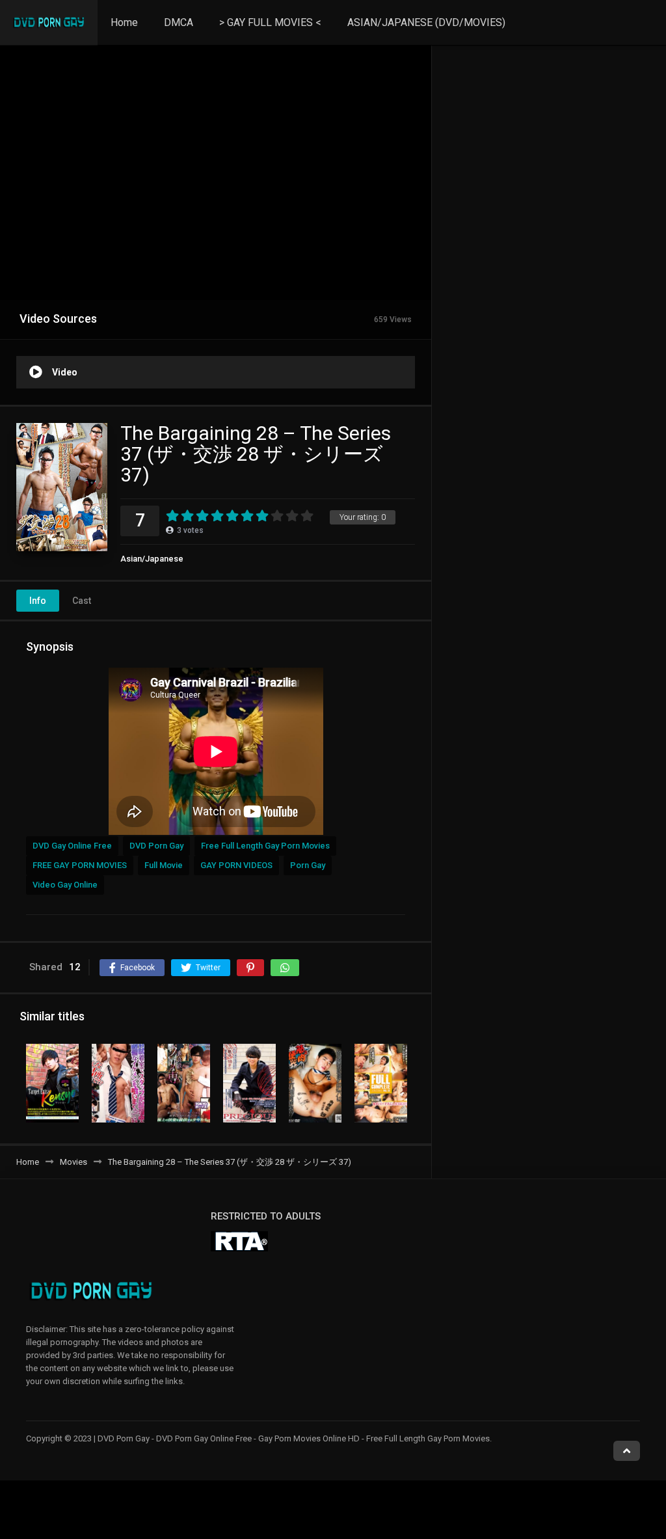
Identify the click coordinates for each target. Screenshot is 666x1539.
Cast (81, 600)
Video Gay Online (65, 885)
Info (37, 600)
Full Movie (163, 865)
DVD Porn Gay (156, 846)
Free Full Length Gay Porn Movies (265, 846)
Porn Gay (307, 865)
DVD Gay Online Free (72, 846)
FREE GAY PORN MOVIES (80, 865)
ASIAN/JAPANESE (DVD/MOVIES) (426, 22)
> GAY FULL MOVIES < (270, 22)
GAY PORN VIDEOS (236, 865)
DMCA (178, 22)
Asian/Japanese (151, 558)
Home (124, 22)
